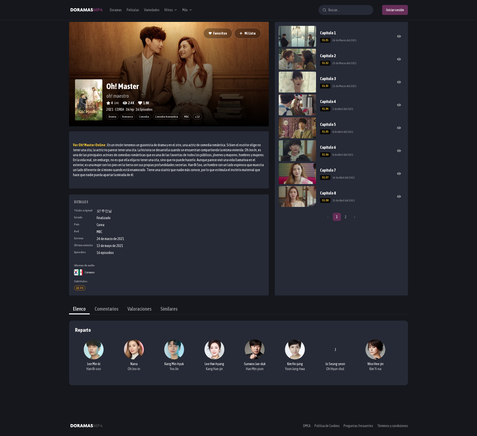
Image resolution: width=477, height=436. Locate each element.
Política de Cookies (327, 426)
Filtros (168, 10)
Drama (112, 116)
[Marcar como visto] (399, 36)
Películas (133, 10)
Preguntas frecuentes (358, 426)
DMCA (307, 426)
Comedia (144, 116)
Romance (127, 116)
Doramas (116, 10)
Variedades (151, 10)
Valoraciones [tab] (139, 309)
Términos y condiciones (392, 426)
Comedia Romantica (166, 116)
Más (185, 10)
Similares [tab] (169, 309)
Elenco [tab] (79, 309)
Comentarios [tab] (107, 309)
